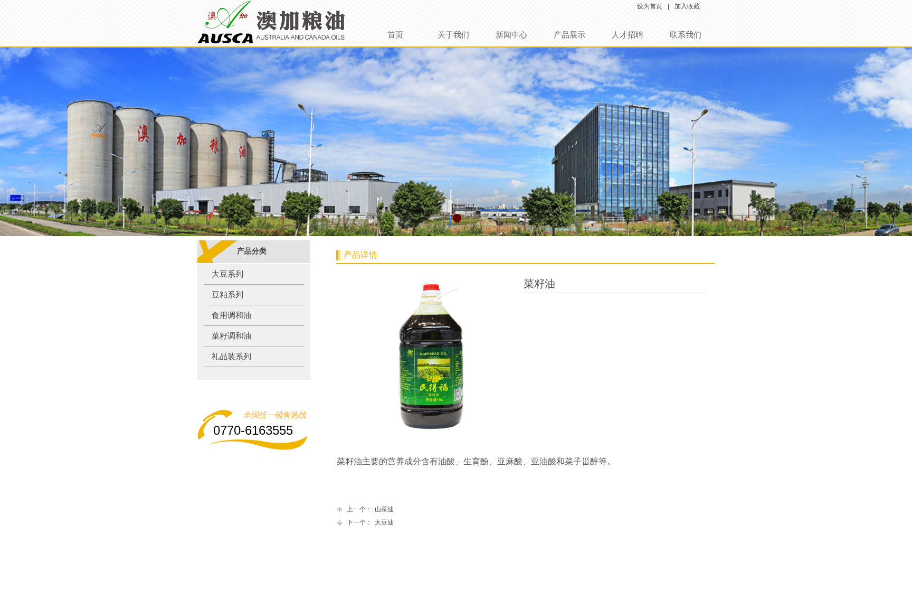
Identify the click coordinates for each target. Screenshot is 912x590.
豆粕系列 (227, 295)
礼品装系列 (231, 356)
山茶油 (370, 509)
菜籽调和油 (231, 336)
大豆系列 (227, 274)
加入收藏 (687, 6)
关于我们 (453, 35)
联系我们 (685, 35)
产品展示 (569, 35)
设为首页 (649, 6)
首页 (395, 35)
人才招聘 (627, 35)
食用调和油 (231, 315)
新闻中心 (511, 35)
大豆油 (370, 522)
